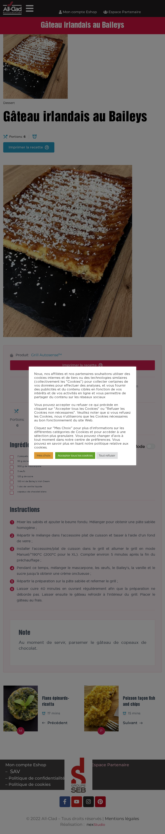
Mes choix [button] (43, 455)
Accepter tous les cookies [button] (75, 455)
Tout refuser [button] (107, 455)
